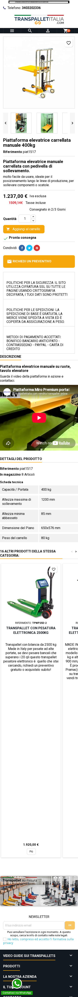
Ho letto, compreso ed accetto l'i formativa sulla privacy (38, 941)
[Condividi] (22, 248)
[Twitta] (29, 248)
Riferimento (12, 152)
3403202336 (31, 8)
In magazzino (10, 474)
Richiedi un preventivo (29, 261)
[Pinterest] (37, 248)
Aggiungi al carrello (23, 229)
